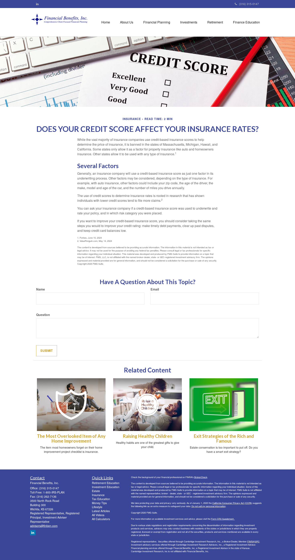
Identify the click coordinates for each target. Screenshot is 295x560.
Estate (96, 491)
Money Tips (99, 503)
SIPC (256, 541)
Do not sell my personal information (208, 506)
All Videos (98, 515)
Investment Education (105, 487)
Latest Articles (101, 511)
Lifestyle (97, 507)
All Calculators (101, 519)
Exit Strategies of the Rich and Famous (224, 438)
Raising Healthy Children (147, 436)
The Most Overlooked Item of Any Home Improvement (71, 438)
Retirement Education (105, 483)
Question (43, 315)
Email (155, 289)
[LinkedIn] (37, 4)
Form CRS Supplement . (223, 518)
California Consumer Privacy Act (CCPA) (232, 503)
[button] (126, 22)
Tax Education (101, 499)
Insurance (98, 495)
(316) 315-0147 (249, 4)
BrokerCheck (200, 477)
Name (40, 289)
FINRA (250, 541)
